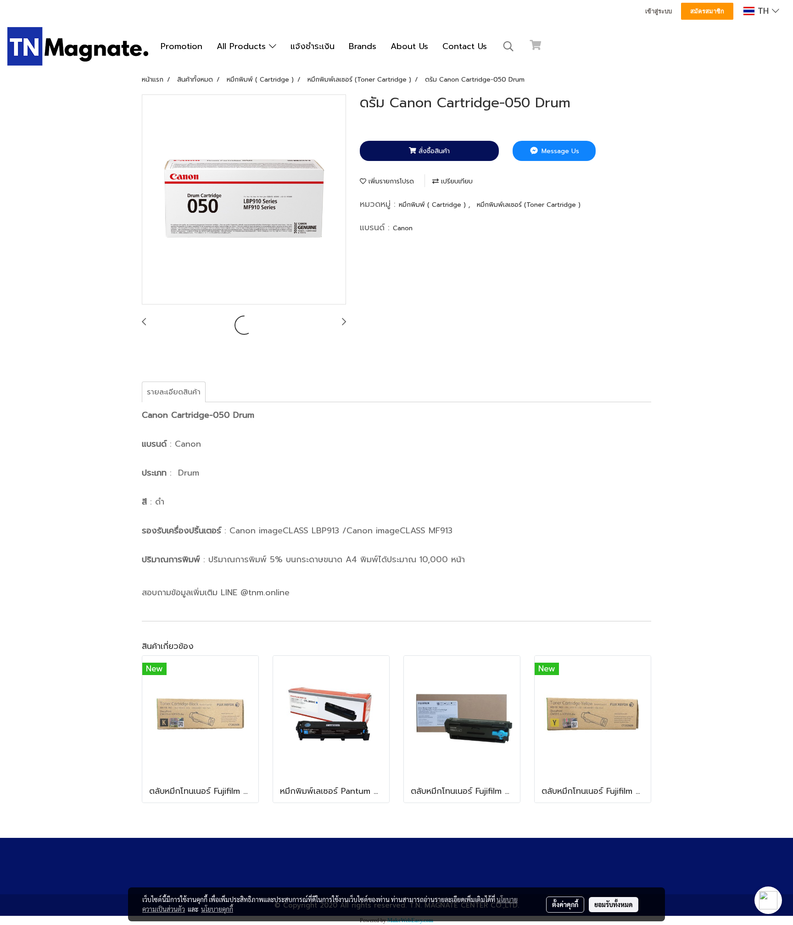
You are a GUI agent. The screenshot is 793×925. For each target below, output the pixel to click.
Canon (403, 228)
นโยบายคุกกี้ (217, 909)
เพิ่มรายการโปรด (390, 181)
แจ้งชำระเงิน (312, 46)
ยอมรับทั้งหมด (613, 904)
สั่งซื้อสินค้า (433, 151)
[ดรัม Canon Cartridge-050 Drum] (244, 200)
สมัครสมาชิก (707, 11)
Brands (362, 46)
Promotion (181, 46)
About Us (409, 46)
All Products (243, 46)
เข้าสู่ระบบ (658, 11)
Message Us (559, 151)
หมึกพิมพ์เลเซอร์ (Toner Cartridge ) (529, 205)
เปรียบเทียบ (456, 181)
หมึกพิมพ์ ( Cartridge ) (433, 205)
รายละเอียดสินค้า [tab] (174, 392)
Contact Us (464, 46)
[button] (508, 46)
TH (763, 11)
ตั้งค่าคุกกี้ (565, 904)
